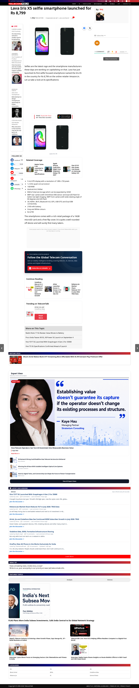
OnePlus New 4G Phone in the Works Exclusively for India (33, 544)
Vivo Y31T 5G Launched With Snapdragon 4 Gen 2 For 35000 (49, 342)
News (74, 4)
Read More (41, 317)
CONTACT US (127, 4)
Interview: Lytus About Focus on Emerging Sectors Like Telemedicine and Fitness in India (38, 658)
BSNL (51, 672)
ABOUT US (89, 686)
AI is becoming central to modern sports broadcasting (16, 36)
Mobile (112, 4)
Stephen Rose (17, 120)
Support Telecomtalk (17, 1)
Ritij (33, 18)
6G (11, 669)
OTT (119, 4)
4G (90, 669)
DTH (106, 4)
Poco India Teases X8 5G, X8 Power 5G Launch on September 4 (49, 337)
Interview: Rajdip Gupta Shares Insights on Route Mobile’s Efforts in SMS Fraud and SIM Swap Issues (99, 658)
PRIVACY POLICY (125, 686)
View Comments (111, 59)
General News (94, 675)
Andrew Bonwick (15, 54)
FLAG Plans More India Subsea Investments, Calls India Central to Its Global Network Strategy (51, 620)
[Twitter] (90, 28)
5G (51, 669)
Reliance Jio (13, 675)
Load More (69, 556)
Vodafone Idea (94, 672)
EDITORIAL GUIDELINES (101, 686)
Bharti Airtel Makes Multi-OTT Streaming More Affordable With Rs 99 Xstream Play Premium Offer (63, 357)
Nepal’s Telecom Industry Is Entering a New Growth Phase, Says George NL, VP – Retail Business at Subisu (37, 639)
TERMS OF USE (114, 686)
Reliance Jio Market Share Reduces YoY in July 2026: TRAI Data (34, 507)
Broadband (98, 4)
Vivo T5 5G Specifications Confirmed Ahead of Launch (46, 346)
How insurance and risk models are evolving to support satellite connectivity (17, 68)
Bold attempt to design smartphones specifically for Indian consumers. (16, 101)
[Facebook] (84, 28)
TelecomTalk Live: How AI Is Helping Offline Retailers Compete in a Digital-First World (99, 639)
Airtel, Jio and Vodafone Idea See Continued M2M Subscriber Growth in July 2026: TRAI (44, 519)
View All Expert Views (69, 481)
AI (79, 4)
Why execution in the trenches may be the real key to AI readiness (16, 130)
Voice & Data (87, 4)
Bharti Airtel (13, 672)
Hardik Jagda (16, 29)
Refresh (13, 492)
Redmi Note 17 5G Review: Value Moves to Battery (45, 333)
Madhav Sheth (15, 89)
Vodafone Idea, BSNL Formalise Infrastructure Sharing (32, 532)
